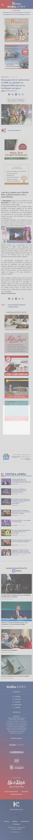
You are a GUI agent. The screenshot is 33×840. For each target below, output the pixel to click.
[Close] (30, 405)
